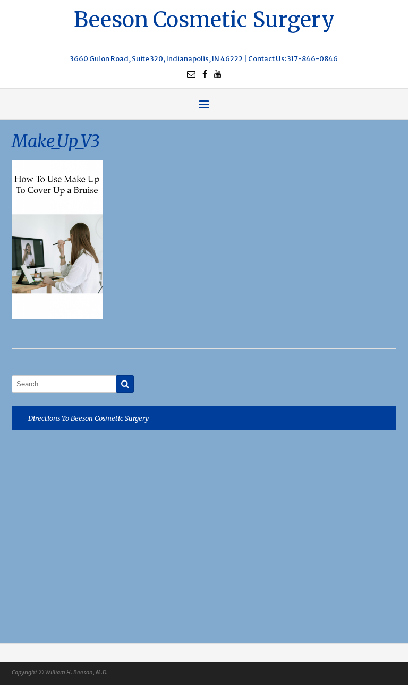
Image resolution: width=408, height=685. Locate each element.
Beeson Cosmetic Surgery (204, 18)
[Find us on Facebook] (204, 74)
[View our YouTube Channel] (218, 74)
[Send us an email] (191, 74)
